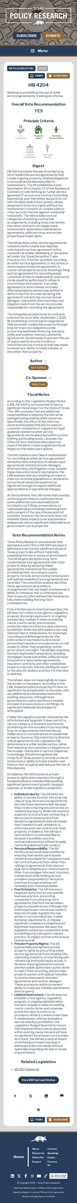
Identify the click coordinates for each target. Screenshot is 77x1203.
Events (51, 1157)
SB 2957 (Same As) (26, 1069)
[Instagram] (32, 1176)
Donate (53, 36)
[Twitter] (19, 1176)
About (35, 1149)
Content (52, 1149)
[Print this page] (38, 1110)
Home (19, 1157)
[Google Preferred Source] (58, 1176)
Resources (38, 1153)
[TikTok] (46, 1176)
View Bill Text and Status (38, 1080)
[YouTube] (39, 1176)
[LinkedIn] (12, 1176)
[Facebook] (26, 1176)
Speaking (52, 1153)
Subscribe (26, 36)
